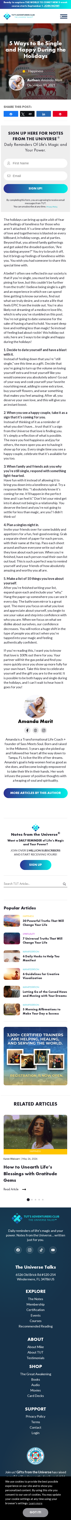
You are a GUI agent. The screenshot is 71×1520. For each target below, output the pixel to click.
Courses (36, 1321)
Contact (35, 1427)
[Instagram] (29, 1250)
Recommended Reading (36, 1326)
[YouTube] (53, 1250)
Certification (35, 1310)
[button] (63, 16)
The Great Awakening (35, 1374)
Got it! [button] (35, 1512)
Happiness (35, 71)
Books (35, 1379)
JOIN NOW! (51, 6)
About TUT (35, 1352)
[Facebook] (18, 1250)
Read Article (11, 1189)
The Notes (35, 1299)
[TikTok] (41, 1250)
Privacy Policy (35, 1416)
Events (36, 1315)
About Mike (35, 1347)
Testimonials (35, 1358)
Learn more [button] (35, 1503)
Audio (35, 1385)
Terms (35, 1422)
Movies (35, 1390)
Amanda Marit (51, 80)
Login (35, 1433)
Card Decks (35, 1396)
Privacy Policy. (52, 207)
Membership (35, 1304)
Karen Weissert (11, 1158)
